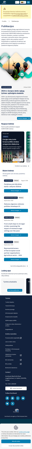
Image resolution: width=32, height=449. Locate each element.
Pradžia (4, 21)
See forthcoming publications (18, 266)
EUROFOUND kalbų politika (20, 16)
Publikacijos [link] (15, 21)
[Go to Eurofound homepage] (6, 2)
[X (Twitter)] (13, 404)
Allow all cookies (16, 441)
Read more (18, 160)
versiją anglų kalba (21, 14)
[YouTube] (23, 398)
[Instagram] (18, 398)
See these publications (13, 290)
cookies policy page (24, 432)
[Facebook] (13, 398)
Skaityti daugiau (24, 118)
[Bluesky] (7, 404)
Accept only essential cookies (16, 446)
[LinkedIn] (7, 398)
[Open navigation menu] (28, 2)
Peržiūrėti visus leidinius (21, 166)
